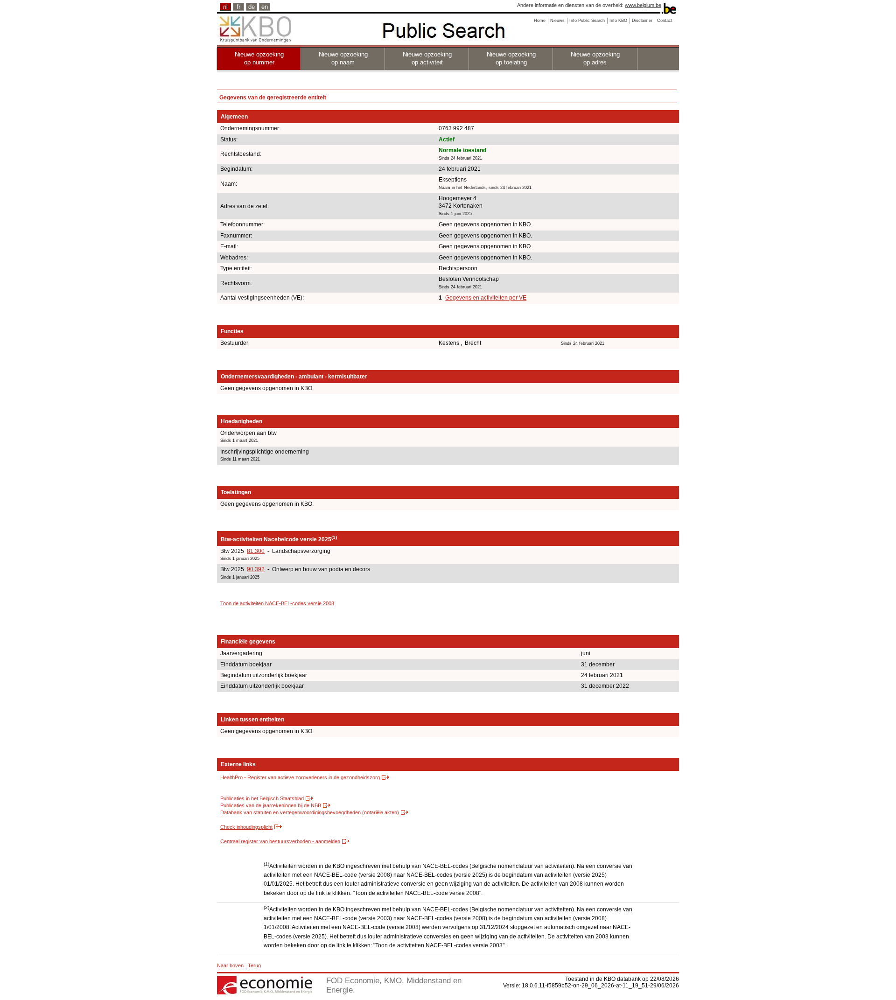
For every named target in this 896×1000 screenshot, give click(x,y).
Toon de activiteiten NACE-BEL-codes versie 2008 (277, 603)
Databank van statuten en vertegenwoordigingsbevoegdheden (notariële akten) (309, 812)
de (251, 6)
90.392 (256, 569)
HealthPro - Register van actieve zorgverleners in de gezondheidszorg (300, 777)
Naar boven (230, 965)
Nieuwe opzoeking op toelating (511, 58)
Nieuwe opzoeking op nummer (259, 58)
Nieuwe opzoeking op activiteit (427, 58)
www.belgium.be (643, 5)
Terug (254, 965)
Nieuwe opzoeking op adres (595, 58)
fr (238, 6)
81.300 (256, 551)
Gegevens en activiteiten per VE (485, 297)
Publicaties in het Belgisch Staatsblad (262, 798)
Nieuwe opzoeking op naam (343, 58)
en (264, 6)
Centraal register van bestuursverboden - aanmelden (280, 841)
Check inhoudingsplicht (246, 827)
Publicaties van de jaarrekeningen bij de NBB (270, 805)
